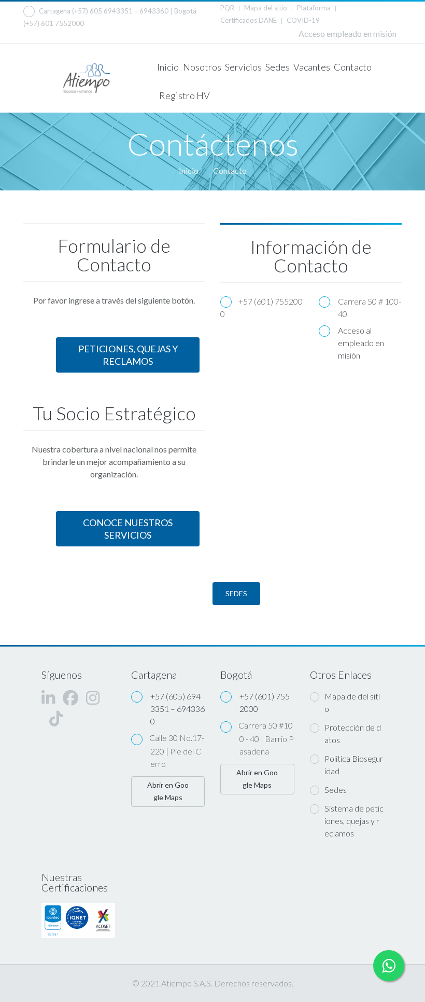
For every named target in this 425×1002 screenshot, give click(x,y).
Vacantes (311, 67)
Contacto (352, 67)
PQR (227, 8)
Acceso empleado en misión (347, 33)
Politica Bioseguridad (353, 764)
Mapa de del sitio (352, 702)
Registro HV (184, 95)
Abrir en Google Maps (168, 791)
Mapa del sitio (265, 8)
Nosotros (201, 67)
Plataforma (314, 8)
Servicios (242, 67)
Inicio (168, 67)
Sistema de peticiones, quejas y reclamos (354, 820)
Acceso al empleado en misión (361, 342)
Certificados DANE (248, 20)
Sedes (277, 67)
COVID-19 (303, 20)
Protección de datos (352, 733)
